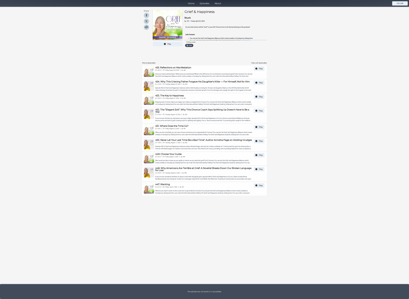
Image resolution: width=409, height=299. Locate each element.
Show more (191, 42)
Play (169, 44)
